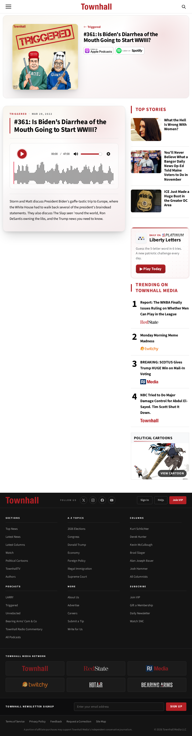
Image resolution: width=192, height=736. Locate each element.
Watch (10, 553)
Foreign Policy (76, 561)
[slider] (91, 154)
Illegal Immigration (80, 569)
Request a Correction (78, 722)
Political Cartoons (153, 438)
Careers (72, 613)
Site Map (101, 722)
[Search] (183, 6)
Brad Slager (137, 553)
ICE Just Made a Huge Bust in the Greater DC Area (176, 199)
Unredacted (13, 613)
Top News (12, 529)
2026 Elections (76, 529)
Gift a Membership (141, 605)
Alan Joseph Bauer (142, 561)
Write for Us (75, 629)
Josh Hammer (139, 569)
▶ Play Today (151, 268)
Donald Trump (77, 545)
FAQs (161, 500)
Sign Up (176, 706)
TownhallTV (13, 569)
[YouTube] (111, 500)
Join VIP (178, 500)
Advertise (73, 605)
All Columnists (139, 577)
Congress (73, 537)
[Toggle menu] (8, 6)
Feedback (56, 722)
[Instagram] (93, 500)
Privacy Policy (37, 722)
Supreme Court (77, 577)
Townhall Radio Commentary (24, 629)
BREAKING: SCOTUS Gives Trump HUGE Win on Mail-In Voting (162, 368)
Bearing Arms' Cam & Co (21, 621)
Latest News (13, 537)
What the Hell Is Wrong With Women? (175, 125)
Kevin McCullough (141, 545)
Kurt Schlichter (139, 529)
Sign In (144, 500)
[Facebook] (102, 500)
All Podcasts (13, 637)
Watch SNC (137, 621)
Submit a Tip (76, 621)
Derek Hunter (138, 537)
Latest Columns (15, 545)
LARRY (9, 597)
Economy (74, 553)
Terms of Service (15, 722)
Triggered (94, 27)
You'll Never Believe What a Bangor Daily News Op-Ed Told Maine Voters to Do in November (176, 166)
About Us (73, 597)
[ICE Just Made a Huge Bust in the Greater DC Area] (146, 201)
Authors (10, 577)
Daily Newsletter (140, 613)
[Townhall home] (22, 500)
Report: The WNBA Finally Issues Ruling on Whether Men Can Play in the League (164, 308)
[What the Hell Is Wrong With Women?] (146, 129)
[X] (83, 500)
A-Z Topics (76, 518)
